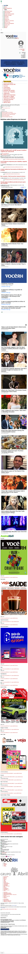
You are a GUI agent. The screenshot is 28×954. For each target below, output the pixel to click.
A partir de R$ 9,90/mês (9, 577)
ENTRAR (22, 49)
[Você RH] (13, 37)
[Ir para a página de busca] (25, 49)
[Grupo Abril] (1, 1)
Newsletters (10, 116)
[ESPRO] (18, 38)
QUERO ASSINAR (5, 929)
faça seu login (3, 907)
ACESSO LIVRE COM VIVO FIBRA (11, 909)
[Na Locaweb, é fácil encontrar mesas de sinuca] (14, 174)
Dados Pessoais (12, 114)
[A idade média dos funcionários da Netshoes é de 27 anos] (14, 167)
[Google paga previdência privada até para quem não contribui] (14, 179)
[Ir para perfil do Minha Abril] (14, 108)
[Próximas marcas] (1, 30)
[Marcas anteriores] (1, 3)
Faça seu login (14, 905)
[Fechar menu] (10, 105)
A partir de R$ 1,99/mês (9, 665)
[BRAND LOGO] (11, 71)
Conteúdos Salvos (13, 113)
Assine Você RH (7, 81)
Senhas (8, 115)
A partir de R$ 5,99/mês (9, 732)
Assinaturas (10, 112)
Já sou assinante (7, 83)
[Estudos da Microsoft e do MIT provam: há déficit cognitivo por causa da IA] (14, 135)
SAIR (23, 50)
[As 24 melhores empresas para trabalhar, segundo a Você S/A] (14, 159)
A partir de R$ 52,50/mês (11, 773)
